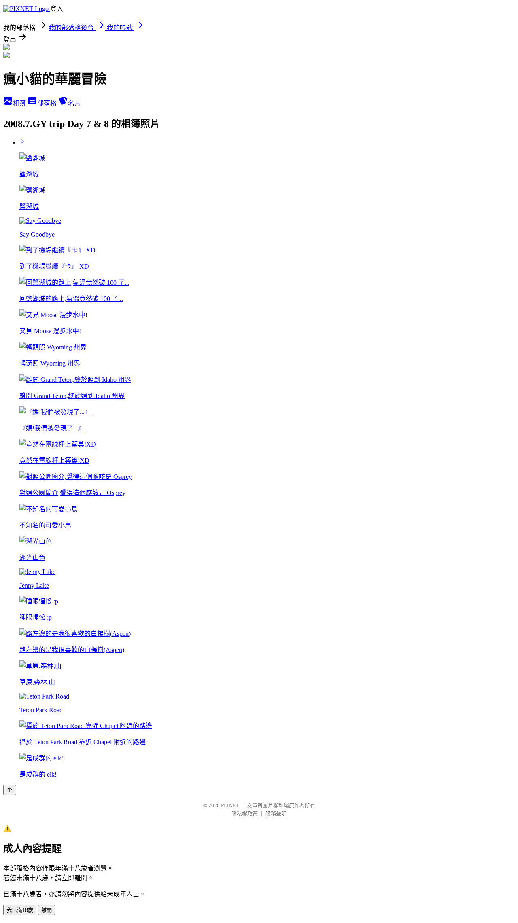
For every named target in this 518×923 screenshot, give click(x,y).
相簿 (20, 103)
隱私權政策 (244, 814)
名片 (74, 103)
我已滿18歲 (19, 910)
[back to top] (9, 790)
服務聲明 (276, 814)
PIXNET (230, 805)
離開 (46, 910)
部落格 (47, 103)
